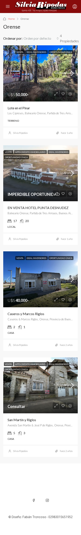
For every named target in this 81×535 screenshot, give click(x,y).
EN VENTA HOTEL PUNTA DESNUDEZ (38, 208)
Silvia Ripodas (20, 132)
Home (11, 18)
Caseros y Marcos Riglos (26, 314)
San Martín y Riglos (22, 420)
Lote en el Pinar (19, 108)
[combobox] (41, 38)
